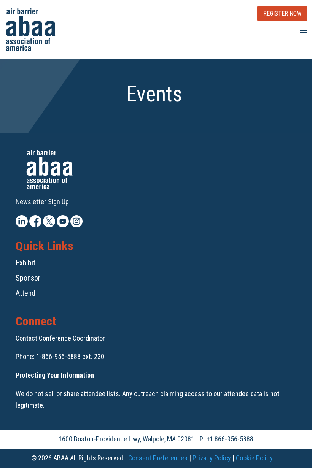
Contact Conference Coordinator (60, 338)
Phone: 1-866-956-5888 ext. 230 (60, 356)
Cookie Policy (254, 458)
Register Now (282, 13)
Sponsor (28, 277)
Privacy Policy (212, 458)
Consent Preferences (158, 458)
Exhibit (25, 262)
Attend (25, 293)
